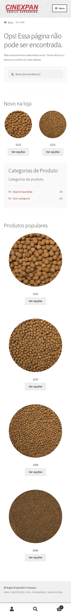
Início (10, 22)
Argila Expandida (22, 191)
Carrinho (54, 606)
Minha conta (12, 609)
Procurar (35, 609)
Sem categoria (21, 198)
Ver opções (18, 151)
